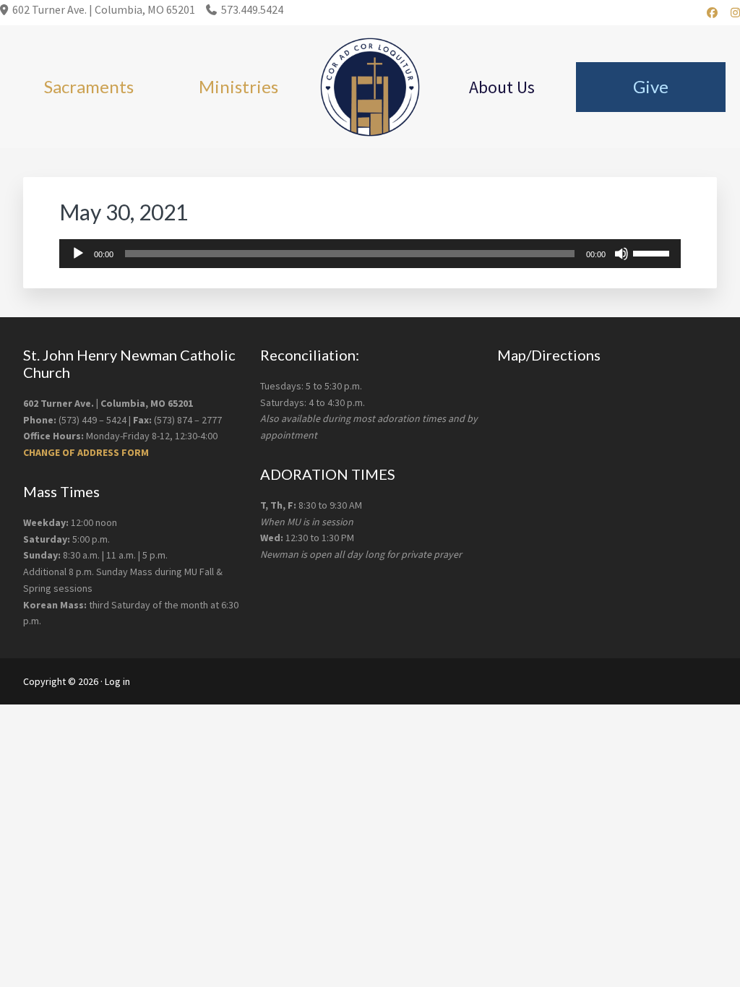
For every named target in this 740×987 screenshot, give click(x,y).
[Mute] (621, 253)
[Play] (78, 253)
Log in (117, 681)
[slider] (653, 252)
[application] (370, 253)
